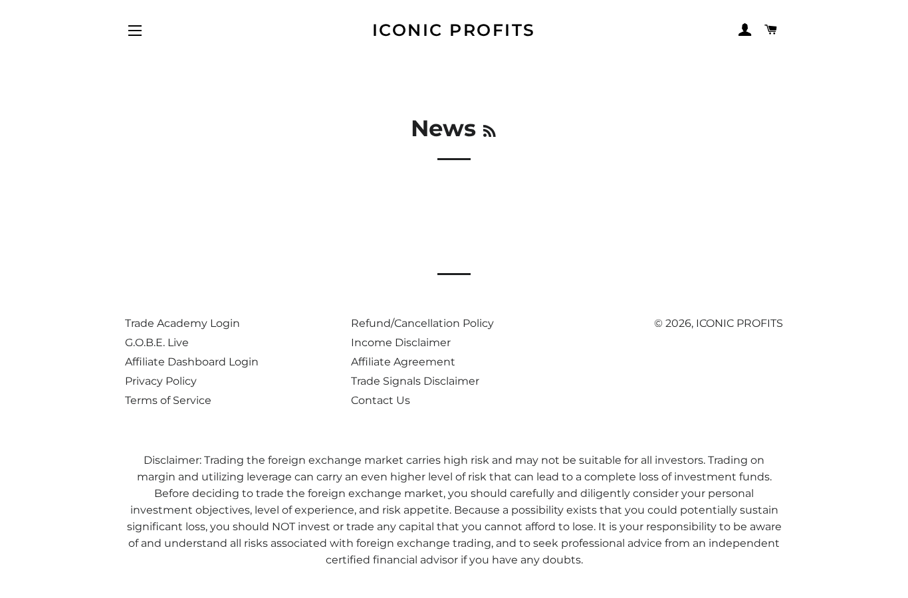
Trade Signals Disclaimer (415, 381)
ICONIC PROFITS (454, 30)
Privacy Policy (161, 381)
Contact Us (380, 400)
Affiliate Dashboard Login (192, 361)
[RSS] (490, 131)
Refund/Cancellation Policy (422, 323)
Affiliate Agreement (403, 361)
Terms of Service (168, 400)
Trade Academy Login (182, 323)
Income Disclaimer (401, 342)
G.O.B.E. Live (157, 342)
